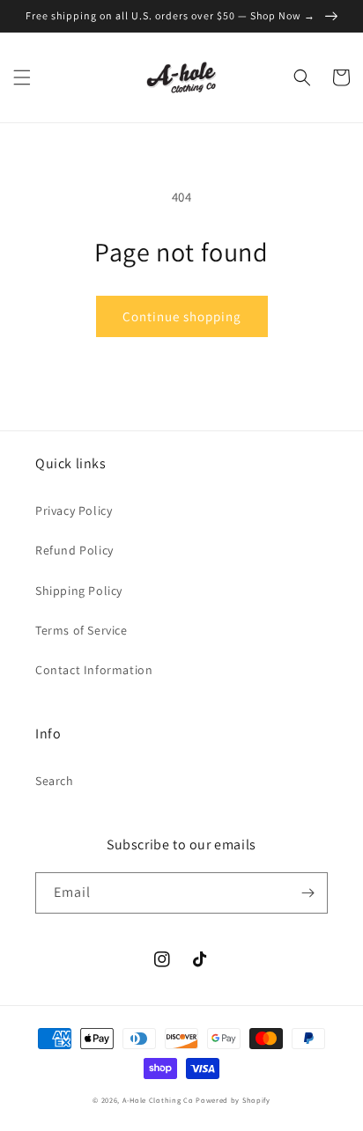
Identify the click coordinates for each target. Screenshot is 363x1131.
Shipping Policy (78, 591)
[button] (22, 77)
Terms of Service (81, 630)
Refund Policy (74, 550)
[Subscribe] (307, 893)
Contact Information (93, 670)
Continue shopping (181, 316)
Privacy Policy (73, 510)
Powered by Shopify (233, 1100)
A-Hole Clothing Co (158, 1100)
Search (54, 781)
